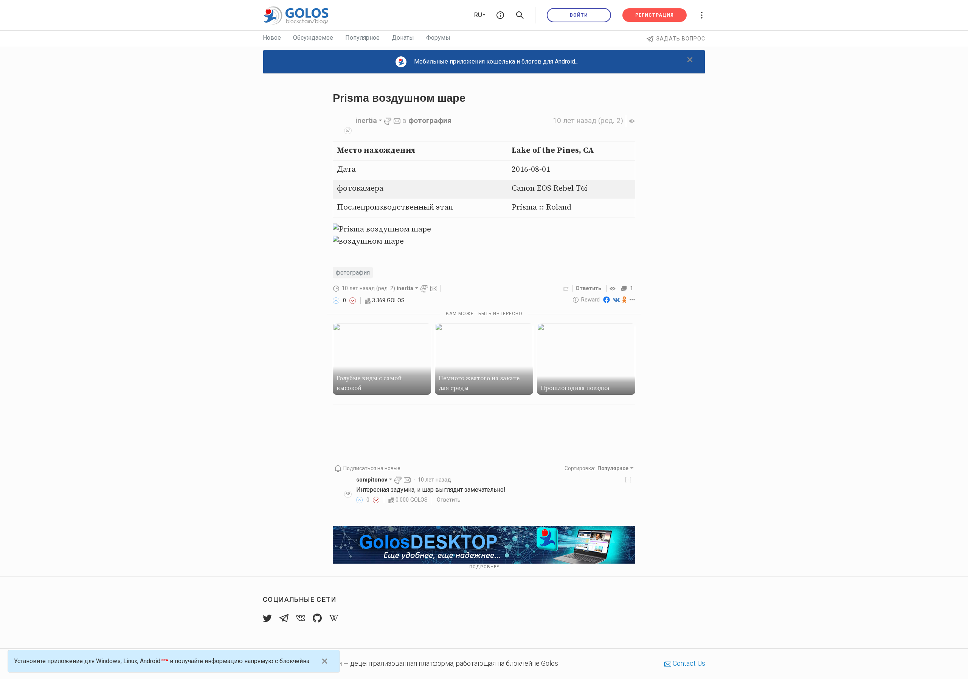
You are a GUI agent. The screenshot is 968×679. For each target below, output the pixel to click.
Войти (579, 15)
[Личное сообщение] (397, 120)
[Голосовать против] (352, 300)
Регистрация (654, 15)
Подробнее (484, 566)
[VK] (616, 299)
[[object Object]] (613, 288)
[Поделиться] (566, 288)
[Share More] (632, 299)
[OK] (624, 299)
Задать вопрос (680, 39)
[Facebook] (606, 299)
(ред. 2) (588, 120)
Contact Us (688, 663)
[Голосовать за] (336, 300)
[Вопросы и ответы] (500, 15)
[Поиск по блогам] (520, 15)
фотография (429, 120)
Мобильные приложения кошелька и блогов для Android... (496, 61)
